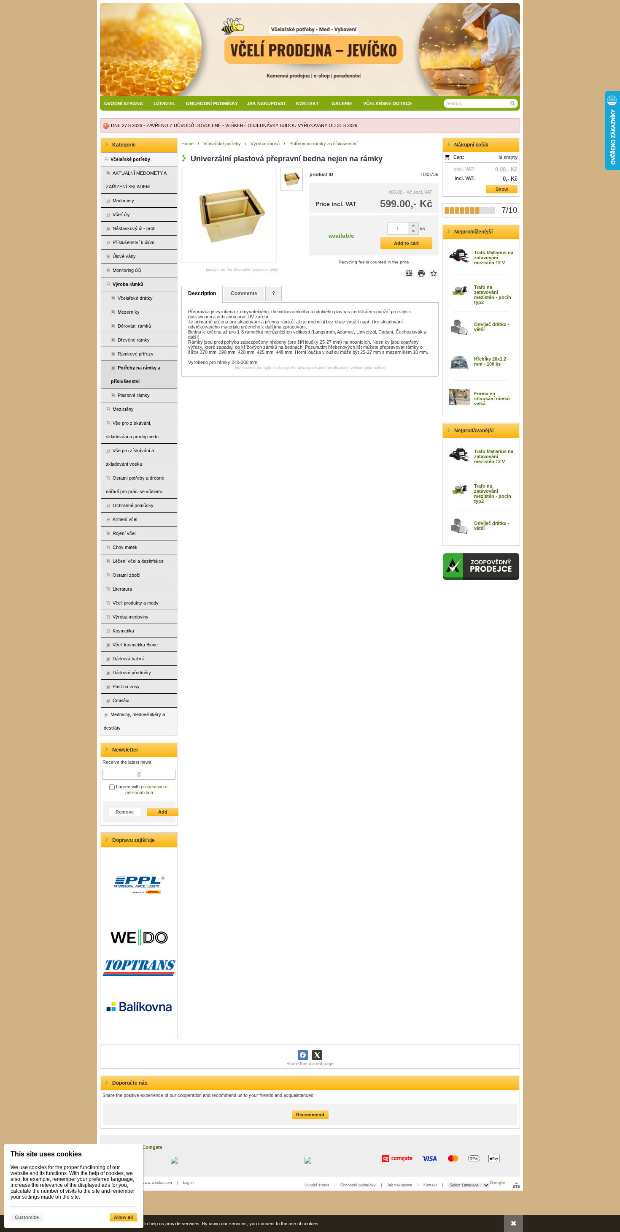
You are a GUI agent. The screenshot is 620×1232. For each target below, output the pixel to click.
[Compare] (409, 273)
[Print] (421, 273)
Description (202, 293)
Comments (244, 293)
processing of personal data (147, 789)
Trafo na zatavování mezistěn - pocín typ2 (492, 295)
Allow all (123, 1217)
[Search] (512, 103)
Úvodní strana (317, 1185)
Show (502, 189)
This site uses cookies (46, 1154)
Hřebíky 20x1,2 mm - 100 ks (490, 361)
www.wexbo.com (157, 1182)
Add (162, 811)
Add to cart (406, 243)
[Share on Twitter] (317, 1055)
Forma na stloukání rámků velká (492, 398)
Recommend (310, 1114)
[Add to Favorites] (434, 273)
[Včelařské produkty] (310, 49)
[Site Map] (516, 1185)
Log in (188, 1182)
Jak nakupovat (399, 1185)
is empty (508, 157)
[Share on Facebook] (303, 1055)
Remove (125, 811)
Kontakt (430, 1185)
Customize (27, 1217)
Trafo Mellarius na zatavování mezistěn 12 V (493, 257)
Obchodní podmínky (358, 1185)
